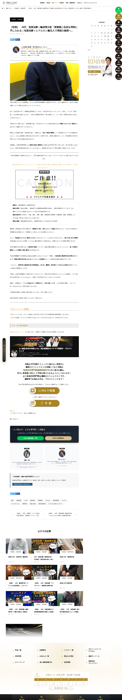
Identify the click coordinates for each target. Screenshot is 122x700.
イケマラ (64, 500)
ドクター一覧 (69, 650)
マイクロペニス (15, 503)
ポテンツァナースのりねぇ (95, 650)
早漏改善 (40, 500)
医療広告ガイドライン (93, 662)
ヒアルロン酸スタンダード (55, 503)
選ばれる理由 (69, 656)
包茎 (12, 500)
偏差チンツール (94, 656)
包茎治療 (18, 500)
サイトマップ (20, 662)
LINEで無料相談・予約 (30, 438)
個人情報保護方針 (46, 662)
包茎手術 (24, 503)
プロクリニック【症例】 (20, 309)
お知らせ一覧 (44, 656)
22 (108, 39)
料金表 (48, 2)
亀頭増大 (32, 500)
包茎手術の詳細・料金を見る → (22, 484)
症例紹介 (61, 2)
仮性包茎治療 (42, 503)
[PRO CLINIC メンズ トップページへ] (10, 3)
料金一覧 (18, 650)
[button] (44, 411)
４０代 (25, 500)
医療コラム (55, 2)
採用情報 (67, 662)
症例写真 (18, 656)
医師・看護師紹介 (71, 2)
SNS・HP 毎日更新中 (20, 325)
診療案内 (42, 2)
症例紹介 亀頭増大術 (67, 552)
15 (108, 36)
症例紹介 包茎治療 (17, 19)
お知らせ (79, 2)
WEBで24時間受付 (58, 438)
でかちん (47, 500)
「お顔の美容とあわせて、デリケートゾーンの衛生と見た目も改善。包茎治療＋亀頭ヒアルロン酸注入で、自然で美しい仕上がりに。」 (44, 166)
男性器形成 (56, 500)
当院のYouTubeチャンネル (17, 332)
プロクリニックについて (90, 2)
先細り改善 (33, 503)
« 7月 (88, 50)
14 (105, 36)
